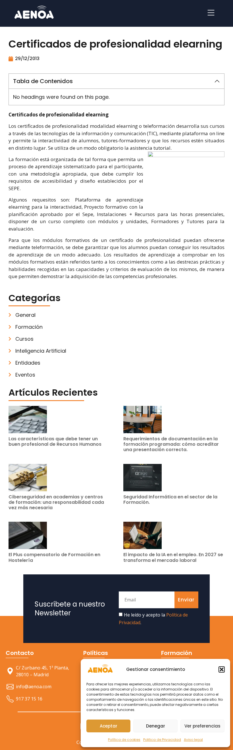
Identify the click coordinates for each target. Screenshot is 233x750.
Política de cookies (124, 739)
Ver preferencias (202, 726)
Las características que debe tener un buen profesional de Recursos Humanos (55, 441)
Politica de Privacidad (162, 739)
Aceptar (108, 726)
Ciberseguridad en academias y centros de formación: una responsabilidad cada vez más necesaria (56, 502)
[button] (221, 669)
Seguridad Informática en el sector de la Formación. (170, 500)
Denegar (155, 726)
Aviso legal (193, 739)
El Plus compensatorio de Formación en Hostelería (54, 557)
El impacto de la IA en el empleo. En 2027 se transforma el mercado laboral (173, 557)
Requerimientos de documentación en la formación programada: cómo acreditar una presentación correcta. (171, 444)
